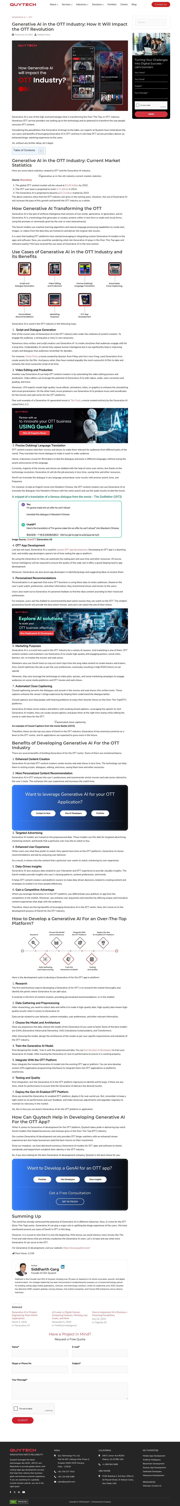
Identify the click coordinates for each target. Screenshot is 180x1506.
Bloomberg (26, 179)
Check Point (31, 356)
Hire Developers (68, 1179)
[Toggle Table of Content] (39, 150)
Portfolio (112, 4)
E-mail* (76, 1346)
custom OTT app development (72, 549)
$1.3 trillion (66, 192)
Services (66, 4)
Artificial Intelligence (152, 1459)
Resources (149, 1482)
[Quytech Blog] (23, 4)
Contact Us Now (43, 813)
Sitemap (146, 1485)
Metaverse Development (153, 1475)
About (53, 4)
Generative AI (18, 17)
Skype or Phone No (21, 1363)
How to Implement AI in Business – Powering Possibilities (110, 1314)
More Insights (95, 1179)
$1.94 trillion (72, 185)
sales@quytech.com (66, 1481)
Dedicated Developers (152, 1471)
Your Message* (19, 1379)
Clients (124, 4)
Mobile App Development (154, 1455)
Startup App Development (154, 1467)
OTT (30, 17)
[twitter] (15, 1492)
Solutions (97, 4)
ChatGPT (31, 539)
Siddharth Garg (43, 34)
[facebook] (10, 1492)
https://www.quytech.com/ (76, 1247)
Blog (134, 4)
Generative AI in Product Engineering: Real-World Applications (24, 1315)
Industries (81, 4)
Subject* (76, 1363)
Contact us (161, 4)
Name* (15, 1346)
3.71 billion (62, 189)
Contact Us (156, 1485)
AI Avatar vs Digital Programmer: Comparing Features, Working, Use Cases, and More (70, 1315)
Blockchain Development (153, 1463)
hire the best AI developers (98, 1050)
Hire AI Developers (73, 813)
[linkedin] (19, 1492)
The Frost (75, 400)
